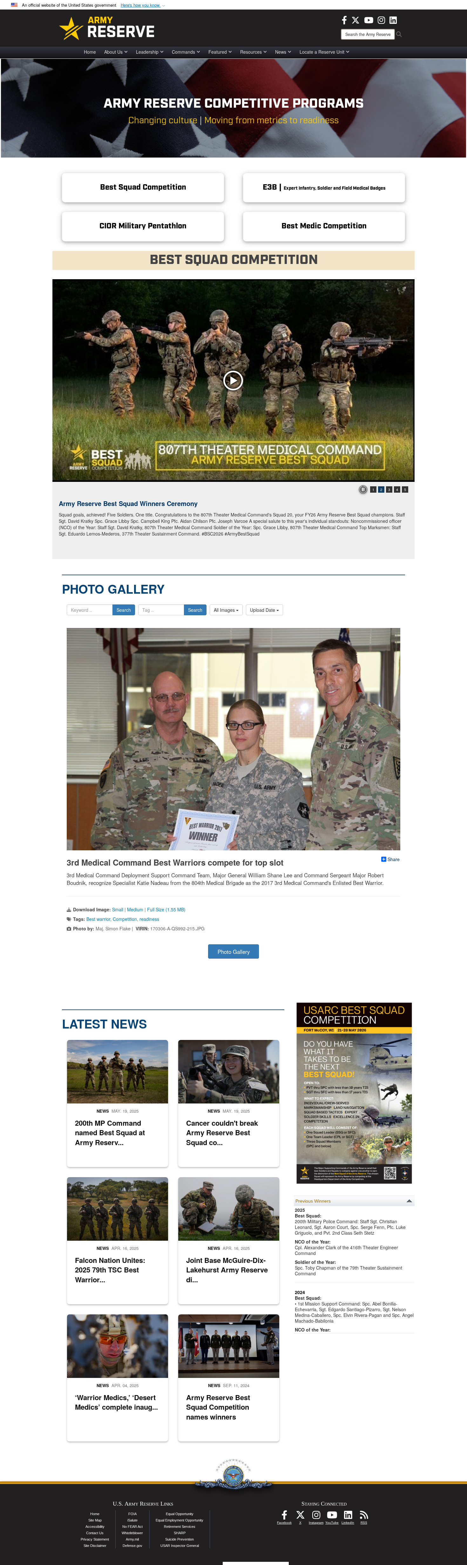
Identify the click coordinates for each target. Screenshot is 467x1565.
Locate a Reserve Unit (322, 52)
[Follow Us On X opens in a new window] (300, 1516)
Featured (217, 52)
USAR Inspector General (179, 1546)
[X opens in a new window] (355, 19)
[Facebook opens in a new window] (344, 19)
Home (90, 52)
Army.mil (132, 1539)
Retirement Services (179, 1526)
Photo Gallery (234, 951)
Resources (251, 52)
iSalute (132, 1520)
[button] (143, 5)
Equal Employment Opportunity (179, 1520)
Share (394, 859)
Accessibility (95, 1526)
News (280, 52)
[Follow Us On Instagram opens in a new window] (316, 1516)
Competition (125, 919)
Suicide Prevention (179, 1539)
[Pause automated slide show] (363, 489)
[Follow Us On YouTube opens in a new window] (332, 1516)
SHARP (180, 1533)
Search (124, 610)
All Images (225, 610)
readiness (149, 919)
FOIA (132, 1514)
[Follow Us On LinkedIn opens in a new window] (348, 1516)
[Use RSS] (364, 1516)
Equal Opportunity (179, 1514)
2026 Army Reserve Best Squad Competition (126, 503)
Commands (183, 52)
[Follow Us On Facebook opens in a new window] (284, 1516)
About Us (113, 52)
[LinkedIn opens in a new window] (393, 19)
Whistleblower (132, 1533)
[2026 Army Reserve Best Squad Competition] (233, 380)
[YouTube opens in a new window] (368, 19)
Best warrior (98, 919)
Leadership (147, 52)
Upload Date (263, 610)
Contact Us (95, 1533)
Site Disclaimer (95, 1546)
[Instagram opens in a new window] (381, 19)
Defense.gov (132, 1546)
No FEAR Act (132, 1526)
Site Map (95, 1520)
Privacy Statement (95, 1539)
